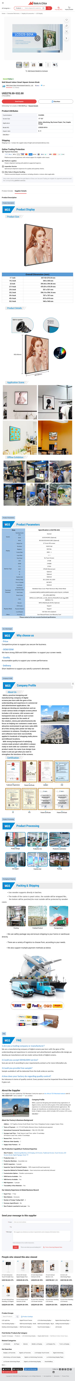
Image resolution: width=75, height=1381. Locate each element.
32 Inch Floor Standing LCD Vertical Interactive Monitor (66, 1301)
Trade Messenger (31, 1369)
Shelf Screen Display (25, 1327)
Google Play (17, 1369)
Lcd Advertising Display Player (54, 1357)
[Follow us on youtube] (68, 1369)
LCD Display (39, 13)
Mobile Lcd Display (37, 1344)
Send (15, 1247)
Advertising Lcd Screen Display (12, 1357)
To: (11, 1227)
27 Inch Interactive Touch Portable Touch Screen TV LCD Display (8, 1277)
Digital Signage (17, 1155)
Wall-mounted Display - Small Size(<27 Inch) (32, 1323)
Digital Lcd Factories (25, 1353)
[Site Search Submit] (49, 8)
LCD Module (6, 1344)
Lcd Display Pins (50, 1344)
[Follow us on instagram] (65, 1369)
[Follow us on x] (63, 1369)
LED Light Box (6, 1320)
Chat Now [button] (57, 101)
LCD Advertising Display (44, 1320)
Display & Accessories (28, 13)
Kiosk (10, 1155)
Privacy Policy (65, 1376)
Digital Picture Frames (26, 1320)
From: (10, 1222)
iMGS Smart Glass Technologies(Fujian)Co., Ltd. (19, 85)
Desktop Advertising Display (10, 1327)
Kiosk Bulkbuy (49, 1361)
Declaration (57, 1376)
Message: (9, 1232)
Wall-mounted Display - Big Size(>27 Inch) (49, 1323)
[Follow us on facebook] (60, 1369)
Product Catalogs (27, 1316)
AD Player (16, 1344)
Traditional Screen (48, 1153)
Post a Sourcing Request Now (52, 1247)
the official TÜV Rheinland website (54, 1093)
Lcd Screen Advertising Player (11, 1361)
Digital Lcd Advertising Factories (33, 1357)
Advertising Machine (20, 1153)
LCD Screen (38, 1153)
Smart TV (25, 1155)
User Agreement (47, 1376)
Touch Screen (59, 1153)
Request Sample (33, 106)
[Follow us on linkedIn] (54, 1372)
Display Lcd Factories (9, 1353)
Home (3, 13)
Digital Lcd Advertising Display (32, 1361)
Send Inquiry (19, 101)
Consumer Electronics (13, 13)
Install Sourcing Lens (10, 1372)
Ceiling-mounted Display (62, 1323)
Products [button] (18, 8)
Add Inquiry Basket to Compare (38, 71)
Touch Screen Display (43, 1327)
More (3, 1365)
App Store (6, 1369)
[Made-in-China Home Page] (37, 3)
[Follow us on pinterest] (71, 1369)
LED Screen (58, 1327)
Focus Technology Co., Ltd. (24, 1376)
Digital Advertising (58, 1353)
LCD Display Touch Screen (42, 1353)
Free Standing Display (8, 1323)
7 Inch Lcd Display (64, 1344)
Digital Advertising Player (62, 1320)
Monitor (25, 1344)
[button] (3, 3)
